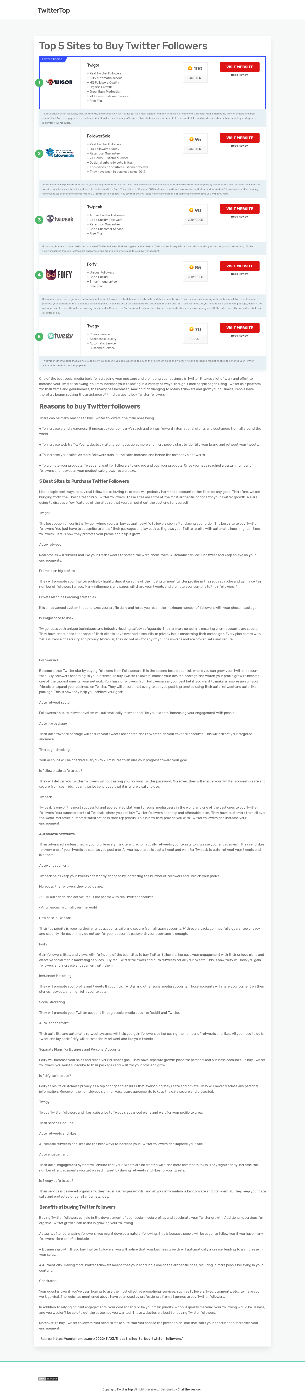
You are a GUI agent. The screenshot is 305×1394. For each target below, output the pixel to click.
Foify (91, 264)
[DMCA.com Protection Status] (93, 1379)
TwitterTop (54, 10)
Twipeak (94, 206)
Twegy (93, 326)
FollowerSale (98, 136)
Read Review (240, 74)
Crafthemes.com (190, 1389)
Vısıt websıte (239, 67)
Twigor (93, 65)
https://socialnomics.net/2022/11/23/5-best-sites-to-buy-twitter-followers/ (118, 1339)
